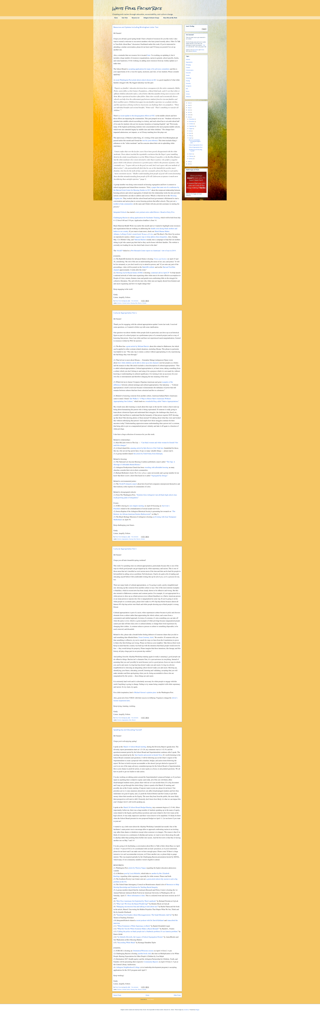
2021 (189, 112)
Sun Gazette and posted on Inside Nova (148, 755)
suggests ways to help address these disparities (151, 237)
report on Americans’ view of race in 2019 (161, 250)
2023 (189, 107)
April (190, 138)
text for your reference (150, 140)
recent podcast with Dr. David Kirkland (150, 920)
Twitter (202, 49)
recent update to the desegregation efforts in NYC (137, 115)
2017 (189, 164)
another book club (144, 953)
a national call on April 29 (160, 272)
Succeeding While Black (126, 942)
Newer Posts (117, 995)
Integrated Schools (120, 212)
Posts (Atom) (150, 999)
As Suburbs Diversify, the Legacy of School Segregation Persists (140, 937)
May (190, 135)
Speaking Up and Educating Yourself (128, 730)
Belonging (188, 65)
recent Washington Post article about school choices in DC (135, 80)
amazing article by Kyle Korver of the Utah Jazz (146, 448)
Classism (188, 67)
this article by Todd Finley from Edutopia (147, 453)
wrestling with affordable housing (156, 467)
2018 (189, 161)
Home (116, 18)
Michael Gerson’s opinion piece (145, 692)
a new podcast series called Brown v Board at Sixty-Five (154, 212)
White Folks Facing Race (137, 8)
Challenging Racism (121, 217)
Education (188, 72)
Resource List (135, 18)
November (192, 121)
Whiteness (188, 96)
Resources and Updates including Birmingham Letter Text (136, 27)
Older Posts (177, 995)
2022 (189, 110)
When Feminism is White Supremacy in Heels (134, 926)
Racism (140, 303)
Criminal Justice (126, 303)
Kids (136, 303)
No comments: (135, 300)
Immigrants (188, 86)
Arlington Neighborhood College (128, 967)
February (191, 156)
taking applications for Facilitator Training (145, 217)
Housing (132, 303)
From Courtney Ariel (146, 637)
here (148, 55)
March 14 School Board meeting (134, 746)
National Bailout (140, 239)
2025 (189, 103)
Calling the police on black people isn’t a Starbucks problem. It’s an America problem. (148, 931)
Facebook (196, 49)
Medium (195, 51)
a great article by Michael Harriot (137, 346)
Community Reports (151, 962)
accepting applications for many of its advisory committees (148, 69)
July (190, 131)
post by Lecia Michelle (132, 873)
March (191, 154)
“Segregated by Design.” (159, 475)
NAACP (120, 250)
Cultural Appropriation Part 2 (125, 313)
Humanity (188, 83)
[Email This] (142, 301)
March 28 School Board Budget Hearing (137, 807)
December (192, 119)
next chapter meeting (136, 506)
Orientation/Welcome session (143, 950)
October (191, 124)
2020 (189, 114)
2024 (189, 105)
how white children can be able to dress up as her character (138, 363)
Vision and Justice (160, 259)
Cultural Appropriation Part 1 (125, 549)
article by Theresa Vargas (137, 868)
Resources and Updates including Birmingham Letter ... (195, 141)
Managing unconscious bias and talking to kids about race (137, 906)
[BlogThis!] (143, 301)
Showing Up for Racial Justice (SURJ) (129, 272)
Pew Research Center (138, 250)
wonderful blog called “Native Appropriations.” (162, 401)
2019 (189, 117)
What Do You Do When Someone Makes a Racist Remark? (138, 928)
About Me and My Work (170, 18)
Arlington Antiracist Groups (151, 18)
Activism (119, 303)
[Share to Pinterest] (148, 301)
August (191, 128)
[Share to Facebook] (146, 301)
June (190, 133)
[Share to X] (145, 301)
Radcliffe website (148, 267)
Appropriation (125, 539)
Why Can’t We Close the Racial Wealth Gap (132, 904)
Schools (144, 303)
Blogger (197, 1009)
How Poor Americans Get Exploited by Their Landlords (136, 901)
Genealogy (188, 78)
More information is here (136, 895)
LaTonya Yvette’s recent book (136, 234)
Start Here (125, 18)
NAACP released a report (128, 484)
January (191, 158)
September (192, 126)
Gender (188, 75)
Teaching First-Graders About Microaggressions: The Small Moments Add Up (144, 915)
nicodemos (186, 1009)
